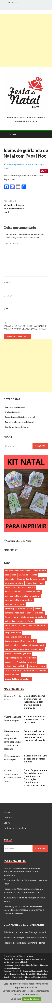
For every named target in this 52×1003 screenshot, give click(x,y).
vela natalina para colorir (35, 670)
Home (7, 812)
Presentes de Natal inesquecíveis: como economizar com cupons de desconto (34, 735)
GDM (35, 974)
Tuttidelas (12, 2)
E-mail (8, 296)
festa (15, 617)
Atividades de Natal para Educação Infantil (25, 932)
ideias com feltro (25, 621)
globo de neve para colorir (33, 617)
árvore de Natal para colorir (17, 679)
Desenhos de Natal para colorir (20, 417)
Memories (29, 977)
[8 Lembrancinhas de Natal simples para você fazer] (13, 716)
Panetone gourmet (22, 653)
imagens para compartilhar (17, 637)
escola (38, 608)
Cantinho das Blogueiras (21, 971)
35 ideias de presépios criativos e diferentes (25, 937)
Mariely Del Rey (18, 977)
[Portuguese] (9, 145)
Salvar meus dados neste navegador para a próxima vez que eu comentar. (25, 327)
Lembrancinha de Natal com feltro (20, 641)
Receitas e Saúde (40, 977)
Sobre (7, 822)
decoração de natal (26, 587)
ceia (14, 575)
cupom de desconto (35, 583)
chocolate (9, 579)
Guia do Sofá (42, 974)
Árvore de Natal (12, 674)
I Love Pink (7, 977)
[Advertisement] (26, 40)
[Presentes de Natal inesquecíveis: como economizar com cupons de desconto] (13, 731)
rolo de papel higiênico (15, 666)
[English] (5, 145)
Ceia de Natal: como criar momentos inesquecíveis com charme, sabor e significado (34, 701)
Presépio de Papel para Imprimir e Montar (24, 942)
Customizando (37, 971)
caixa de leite (40, 570)
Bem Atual (7, 971)
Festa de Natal (26, 974)
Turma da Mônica (13, 670)
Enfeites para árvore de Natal (18, 608)
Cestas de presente (28, 575)
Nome (7, 282)
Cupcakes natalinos (14, 583)
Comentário (11, 243)
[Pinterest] (47, 7)
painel (8, 653)
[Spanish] (13, 145)
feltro (7, 617)
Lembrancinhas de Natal (17, 427)
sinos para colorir (37, 666)
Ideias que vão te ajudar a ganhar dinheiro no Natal (25, 626)
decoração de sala (13, 591)
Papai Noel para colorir (15, 658)
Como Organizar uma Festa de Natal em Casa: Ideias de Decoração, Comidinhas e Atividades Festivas (35, 778)
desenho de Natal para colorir (18, 600)
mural (7, 649)
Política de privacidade (15, 828)
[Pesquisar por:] (26, 446)
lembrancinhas (11, 645)
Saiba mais (16, 998)
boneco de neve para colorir (18, 570)
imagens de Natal (13, 632)
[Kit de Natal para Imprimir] (26, 531)
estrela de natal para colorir (18, 613)
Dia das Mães (15, 974)
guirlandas (10, 621)
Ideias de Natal (12, 412)
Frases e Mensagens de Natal (19, 422)
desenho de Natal (32, 591)
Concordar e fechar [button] (31, 999)
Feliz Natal (38, 613)
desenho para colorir (14, 604)
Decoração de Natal (15, 407)
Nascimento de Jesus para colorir (28, 649)
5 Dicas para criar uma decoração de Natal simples (36, 758)
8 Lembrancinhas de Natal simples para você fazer (34, 719)
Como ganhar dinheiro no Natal (31, 579)
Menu (13, 134)
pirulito (32, 658)
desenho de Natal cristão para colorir (22, 596)
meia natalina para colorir (33, 645)
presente (9, 662)
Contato (8, 817)
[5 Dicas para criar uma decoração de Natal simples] (13, 755)
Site (6, 309)
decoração (10, 587)
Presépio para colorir (26, 662)
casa (7, 575)
